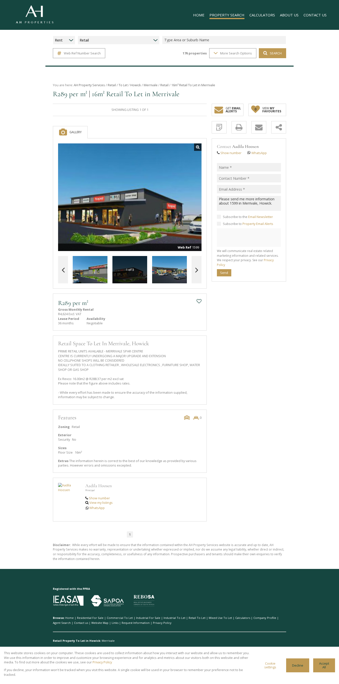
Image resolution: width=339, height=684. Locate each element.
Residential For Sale (90, 618)
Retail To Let (197, 618)
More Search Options (236, 53)
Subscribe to (248, 223)
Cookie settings (270, 665)
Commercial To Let (120, 618)
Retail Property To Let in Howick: (77, 640)
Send (224, 272)
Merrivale (151, 85)
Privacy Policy (162, 623)
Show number (99, 498)
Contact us (81, 623)
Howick (135, 85)
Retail (112, 85)
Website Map (99, 623)
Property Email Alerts (257, 223)
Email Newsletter (260, 216)
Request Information (136, 623)
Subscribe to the (248, 216)
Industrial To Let (174, 618)
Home (69, 618)
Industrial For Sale (148, 618)
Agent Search (62, 623)
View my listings (101, 502)
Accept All (324, 665)
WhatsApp (97, 508)
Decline (297, 665)
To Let (123, 85)
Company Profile (264, 618)
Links (115, 623)
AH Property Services (89, 85)
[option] (169, 270)
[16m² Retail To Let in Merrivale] (130, 197)
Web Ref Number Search (82, 53)
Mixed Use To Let (220, 618)
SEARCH (276, 53)
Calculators (242, 618)
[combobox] (225, 40)
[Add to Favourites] (199, 301)
